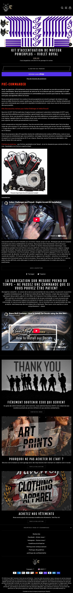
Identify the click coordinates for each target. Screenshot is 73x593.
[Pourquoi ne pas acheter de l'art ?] (36, 436)
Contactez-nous (36, 411)
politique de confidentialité (36, 553)
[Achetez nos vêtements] (36, 491)
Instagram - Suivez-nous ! (36, 540)
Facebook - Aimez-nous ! (36, 537)
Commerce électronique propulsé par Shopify (36, 591)
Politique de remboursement (36, 546)
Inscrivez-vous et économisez (36, 527)
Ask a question (36, 268)
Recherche (36, 534)
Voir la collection (36, 466)
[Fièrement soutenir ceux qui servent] (36, 379)
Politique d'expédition (36, 550)
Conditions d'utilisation (36, 543)
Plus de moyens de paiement (36, 78)
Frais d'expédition (25, 60)
